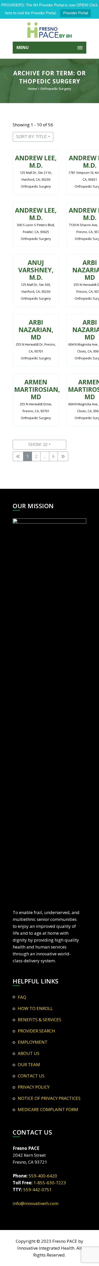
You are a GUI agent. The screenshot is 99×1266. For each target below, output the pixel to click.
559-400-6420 (43, 1176)
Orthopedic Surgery (55, 88)
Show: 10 (37, 444)
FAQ (22, 997)
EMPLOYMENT (32, 1042)
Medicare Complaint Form (48, 1109)
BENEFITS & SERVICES (39, 1019)
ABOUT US (28, 1053)
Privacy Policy (34, 1087)
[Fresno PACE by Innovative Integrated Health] (49, 30)
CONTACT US (31, 1076)
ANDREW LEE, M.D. (36, 161)
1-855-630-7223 (50, 1183)
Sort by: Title (31, 137)
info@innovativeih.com (35, 1203)
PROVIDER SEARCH (36, 1031)
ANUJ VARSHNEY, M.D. (36, 270)
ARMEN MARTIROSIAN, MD (37, 389)
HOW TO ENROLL (35, 1008)
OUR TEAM (29, 1064)
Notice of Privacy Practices (49, 1098)
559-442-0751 (37, 1189)
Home (32, 88)
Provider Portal (75, 13)
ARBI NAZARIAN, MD (36, 329)
